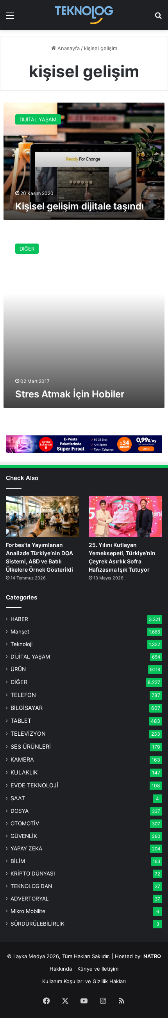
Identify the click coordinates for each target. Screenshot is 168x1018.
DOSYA (20, 811)
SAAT (18, 798)
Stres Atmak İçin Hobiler (70, 394)
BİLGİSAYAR (27, 707)
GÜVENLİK (24, 836)
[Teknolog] (84, 15)
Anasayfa (68, 48)
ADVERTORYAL (30, 898)
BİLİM (18, 861)
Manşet (20, 631)
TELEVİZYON (28, 733)
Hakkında (61, 969)
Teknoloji (21, 644)
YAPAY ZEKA (26, 848)
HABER (19, 619)
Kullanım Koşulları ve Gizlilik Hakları (84, 981)
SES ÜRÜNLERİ (31, 746)
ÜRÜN (18, 669)
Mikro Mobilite (28, 911)
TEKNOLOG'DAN (31, 886)
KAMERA (22, 759)
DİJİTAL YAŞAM (30, 656)
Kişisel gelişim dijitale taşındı (79, 206)
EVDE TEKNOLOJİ (34, 785)
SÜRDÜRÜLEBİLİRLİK (37, 924)
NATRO (152, 956)
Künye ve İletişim (97, 969)
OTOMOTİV (25, 823)
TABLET (21, 720)
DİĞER (19, 682)
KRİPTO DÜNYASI (33, 873)
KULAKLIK (24, 772)
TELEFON (23, 694)
